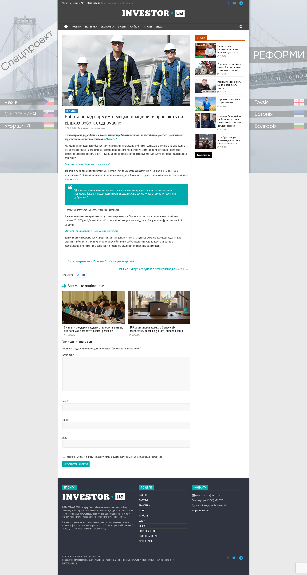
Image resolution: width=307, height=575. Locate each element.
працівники (95, 128)
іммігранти (85, 128)
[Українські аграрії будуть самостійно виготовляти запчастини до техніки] (205, 63)
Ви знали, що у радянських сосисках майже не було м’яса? (227, 49)
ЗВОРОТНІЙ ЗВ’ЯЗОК (148, 531)
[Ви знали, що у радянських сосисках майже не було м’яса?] (205, 45)
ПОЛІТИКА (91, 26)
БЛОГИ (148, 26)
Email (65, 419)
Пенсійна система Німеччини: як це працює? (87, 164)
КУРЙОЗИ (135, 26)
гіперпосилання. (70, 563)
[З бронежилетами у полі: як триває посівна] (205, 98)
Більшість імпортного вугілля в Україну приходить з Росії (153, 269)
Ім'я (65, 401)
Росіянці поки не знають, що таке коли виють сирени (229, 85)
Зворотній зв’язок (200, 510)
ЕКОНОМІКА (107, 26)
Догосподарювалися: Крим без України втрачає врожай (99, 261)
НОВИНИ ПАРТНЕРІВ (148, 536)
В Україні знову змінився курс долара (158, 327)
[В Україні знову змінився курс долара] (166, 293)
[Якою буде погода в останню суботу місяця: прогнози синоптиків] (205, 136)
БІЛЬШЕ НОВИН (146, 541)
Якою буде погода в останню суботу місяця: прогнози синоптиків (228, 140)
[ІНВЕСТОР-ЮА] (66, 26)
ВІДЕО (159, 26)
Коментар (68, 354)
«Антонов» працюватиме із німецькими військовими (91, 231)
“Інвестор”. (112, 139)
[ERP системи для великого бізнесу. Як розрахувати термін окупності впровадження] (100, 293)
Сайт (64, 438)
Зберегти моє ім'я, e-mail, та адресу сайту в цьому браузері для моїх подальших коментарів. (115, 456)
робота (103, 128)
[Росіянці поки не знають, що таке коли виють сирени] (205, 80)
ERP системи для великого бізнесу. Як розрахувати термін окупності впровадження (98, 329)
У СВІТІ (122, 26)
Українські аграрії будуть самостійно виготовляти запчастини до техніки (229, 67)
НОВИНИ (76, 26)
